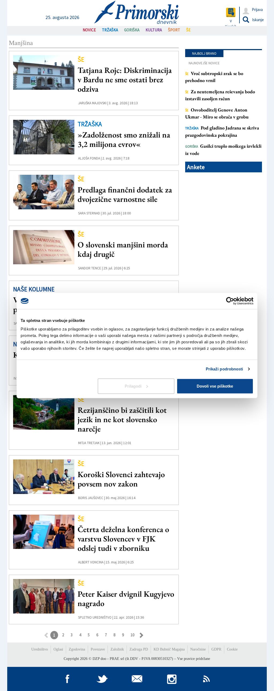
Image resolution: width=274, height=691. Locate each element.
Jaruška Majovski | (93, 103)
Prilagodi (133, 386)
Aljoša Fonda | (90, 158)
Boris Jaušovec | (91, 498)
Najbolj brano (204, 53)
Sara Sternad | (90, 213)
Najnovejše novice (204, 63)
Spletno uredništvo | (95, 617)
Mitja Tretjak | (89, 443)
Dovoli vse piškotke (215, 386)
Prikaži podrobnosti (224, 369)
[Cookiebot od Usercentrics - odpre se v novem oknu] (230, 301)
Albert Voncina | (91, 562)
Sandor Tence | (90, 268)
